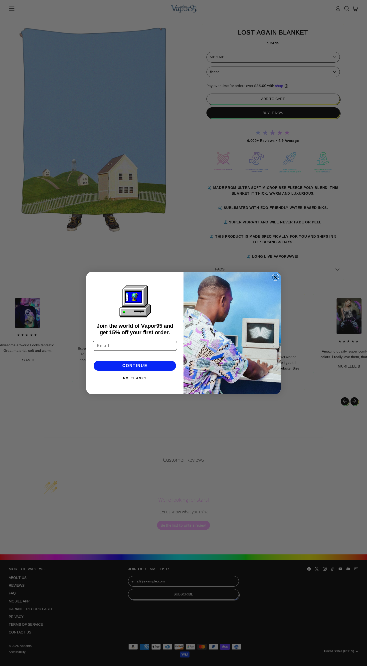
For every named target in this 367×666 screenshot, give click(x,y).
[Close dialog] (275, 277)
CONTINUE (135, 366)
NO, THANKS (135, 378)
